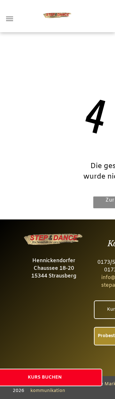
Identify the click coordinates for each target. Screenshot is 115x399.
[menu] (9, 18)
